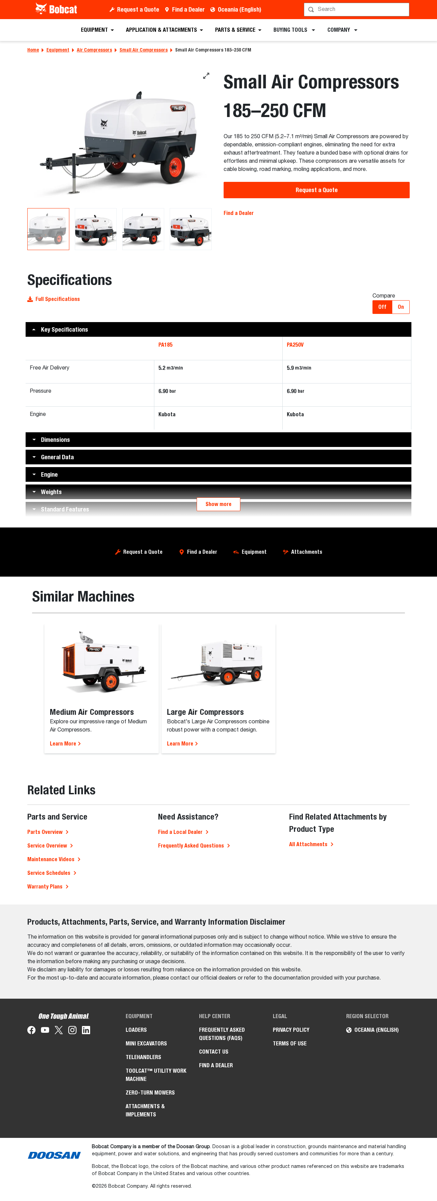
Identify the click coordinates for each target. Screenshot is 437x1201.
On (401, 307)
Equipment (57, 50)
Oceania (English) (239, 9)
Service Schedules (48, 873)
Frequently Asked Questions (191, 845)
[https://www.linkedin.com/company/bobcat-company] (86, 1031)
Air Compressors (94, 50)
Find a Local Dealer (180, 832)
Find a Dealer (188, 9)
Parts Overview (44, 832)
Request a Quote (138, 9)
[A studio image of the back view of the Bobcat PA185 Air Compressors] (96, 229)
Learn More (63, 743)
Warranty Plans (44, 886)
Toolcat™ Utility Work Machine (156, 1075)
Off (382, 307)
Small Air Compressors (143, 50)
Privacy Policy (291, 1030)
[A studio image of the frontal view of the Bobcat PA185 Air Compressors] (120, 138)
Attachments (306, 552)
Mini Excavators (146, 1043)
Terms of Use (290, 1043)
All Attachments (308, 844)
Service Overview (47, 845)
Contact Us (213, 1051)
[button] (218, 329)
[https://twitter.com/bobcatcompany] (59, 1031)
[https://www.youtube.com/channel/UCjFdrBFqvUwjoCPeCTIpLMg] (45, 1031)
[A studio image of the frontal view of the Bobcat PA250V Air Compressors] (143, 229)
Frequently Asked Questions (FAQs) (222, 1034)
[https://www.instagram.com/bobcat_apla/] (72, 1031)
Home (33, 50)
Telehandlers (143, 1057)
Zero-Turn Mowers (150, 1092)
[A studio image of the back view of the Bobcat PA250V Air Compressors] (191, 229)
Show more (218, 504)
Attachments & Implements (145, 1110)
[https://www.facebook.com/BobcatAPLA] (31, 1031)
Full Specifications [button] (58, 299)
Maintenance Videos (50, 859)
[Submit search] (403, 9)
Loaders (136, 1030)
